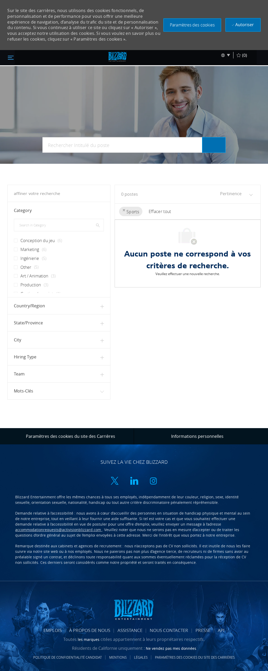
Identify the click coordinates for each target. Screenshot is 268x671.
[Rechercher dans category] (98, 225)
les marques (89, 639)
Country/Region (29, 306)
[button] (192, 25)
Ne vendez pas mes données (171, 648)
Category (23, 210)
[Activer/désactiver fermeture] (11, 57)
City (17, 340)
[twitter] (115, 481)
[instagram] (153, 481)
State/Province (28, 323)
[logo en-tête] (117, 57)
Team (19, 374)
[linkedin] (134, 481)
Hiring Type (25, 357)
